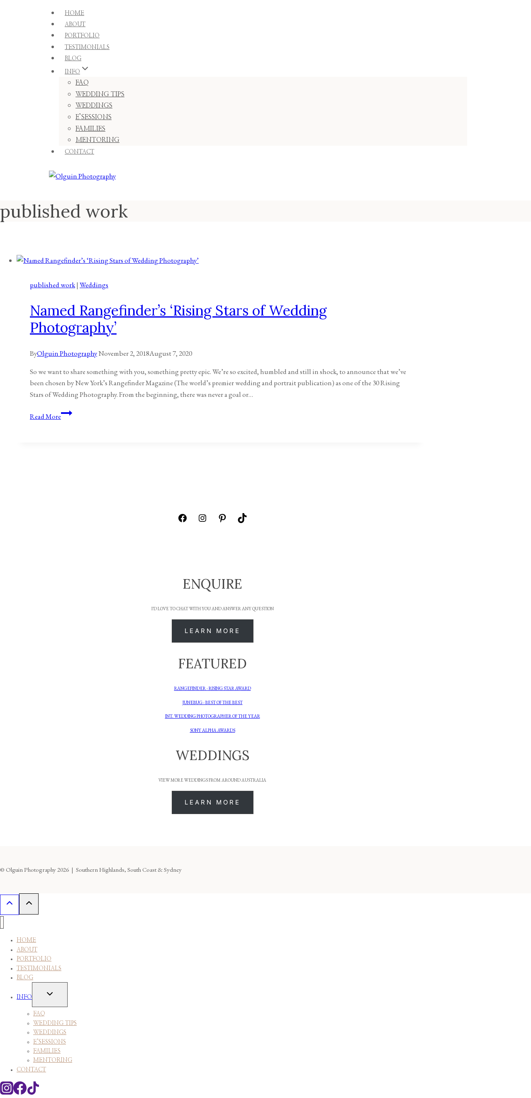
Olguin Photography (67, 353)
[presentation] (221, 260)
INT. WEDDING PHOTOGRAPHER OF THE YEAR (212, 716)
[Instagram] (6, 1092)
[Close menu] (2, 922)
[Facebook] (20, 1092)
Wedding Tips (100, 94)
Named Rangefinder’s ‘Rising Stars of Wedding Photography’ (178, 318)
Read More (51, 416)
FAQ (82, 82)
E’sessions (49, 1042)
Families (47, 1051)
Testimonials (39, 968)
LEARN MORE (213, 631)
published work (52, 284)
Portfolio (34, 959)
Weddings (94, 105)
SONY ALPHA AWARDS (212, 730)
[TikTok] (33, 1092)
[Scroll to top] (9, 905)
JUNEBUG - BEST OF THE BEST (213, 702)
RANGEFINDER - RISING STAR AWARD (212, 688)
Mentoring (52, 1060)
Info (24, 997)
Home (26, 940)
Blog (25, 978)
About (27, 950)
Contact (79, 152)
